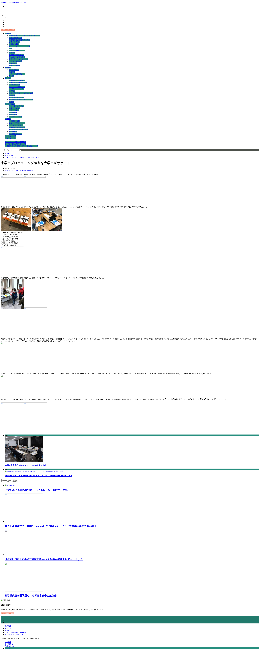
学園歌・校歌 (14, 44)
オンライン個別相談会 (17, 87)
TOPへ (7, 648)
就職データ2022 (14, 108)
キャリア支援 (10, 104)
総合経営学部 (14, 70)
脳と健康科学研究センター (18, 129)
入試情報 (8, 78)
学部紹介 (8, 67)
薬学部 (11, 76)
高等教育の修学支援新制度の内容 (21, 93)
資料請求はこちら (7, 613)
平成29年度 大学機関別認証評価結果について (21, 146)
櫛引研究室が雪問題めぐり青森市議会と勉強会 (31, 595)
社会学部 (12, 72)
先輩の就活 (13, 114)
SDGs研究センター (16, 125)
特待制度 (12, 95)
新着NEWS (9, 155)
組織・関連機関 (14, 42)
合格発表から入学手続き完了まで (21, 99)
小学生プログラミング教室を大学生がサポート (22, 157)
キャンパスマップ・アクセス (19, 46)
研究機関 (8, 119)
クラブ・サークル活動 (17, 50)
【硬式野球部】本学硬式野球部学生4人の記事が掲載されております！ (44, 559)
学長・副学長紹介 (15, 38)
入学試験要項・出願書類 (18, 82)
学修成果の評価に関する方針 (19, 40)
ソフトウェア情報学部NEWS (24, 170)
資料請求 (12, 91)
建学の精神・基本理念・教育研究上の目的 (24, 35)
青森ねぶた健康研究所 (17, 127)
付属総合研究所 (14, 121)
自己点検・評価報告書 (17, 57)
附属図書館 (13, 63)
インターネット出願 (16, 97)
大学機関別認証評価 (16, 55)
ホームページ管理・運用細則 (15, 142)
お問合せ (8, 630)
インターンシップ (15, 117)
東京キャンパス (10, 136)
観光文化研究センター (17, 123)
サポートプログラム (16, 106)
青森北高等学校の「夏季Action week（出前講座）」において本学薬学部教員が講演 (50, 526)
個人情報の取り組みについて (15, 144)
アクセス (8, 628)
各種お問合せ (10, 646)
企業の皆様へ (14, 110)
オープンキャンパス (16, 89)
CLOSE (3, 17)
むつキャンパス (10, 138)
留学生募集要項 (14, 85)
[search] (20, 150)
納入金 (11, 102)
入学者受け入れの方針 (17, 80)
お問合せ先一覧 (14, 65)
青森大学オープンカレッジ (18, 59)
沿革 (10, 48)
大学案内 (8, 33)
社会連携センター (15, 134)
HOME (7, 153)
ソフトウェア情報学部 (17, 74)
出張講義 (12, 53)
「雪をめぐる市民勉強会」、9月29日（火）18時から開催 (36, 490)
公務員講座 (13, 112)
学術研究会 (13, 131)
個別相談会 (9, 644)
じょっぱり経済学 (15, 61)
